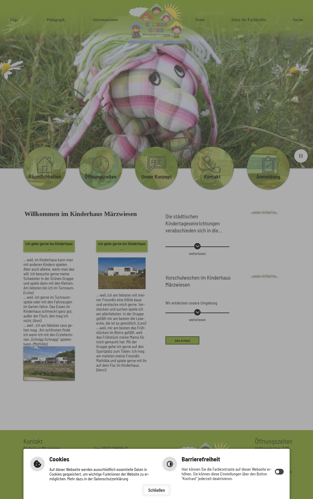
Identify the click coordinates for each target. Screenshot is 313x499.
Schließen (156, 490)
